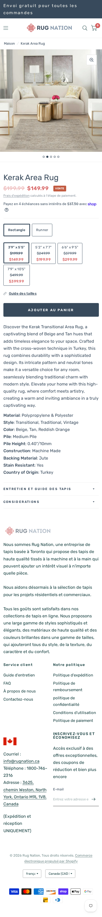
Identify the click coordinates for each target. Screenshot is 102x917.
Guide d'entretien (19, 675)
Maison (9, 43)
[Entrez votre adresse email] (93, 799)
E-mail (58, 789)
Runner (42, 230)
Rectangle (16, 230)
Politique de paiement (73, 720)
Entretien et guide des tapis (37, 489)
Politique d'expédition (73, 675)
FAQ (7, 683)
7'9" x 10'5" (17, 275)
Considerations (21, 502)
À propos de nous (19, 691)
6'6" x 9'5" (70, 253)
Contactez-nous (18, 699)
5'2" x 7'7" (43, 253)
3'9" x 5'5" (16, 253)
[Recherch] (85, 28)
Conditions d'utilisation (74, 712)
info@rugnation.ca (21, 761)
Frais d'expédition (16, 195)
